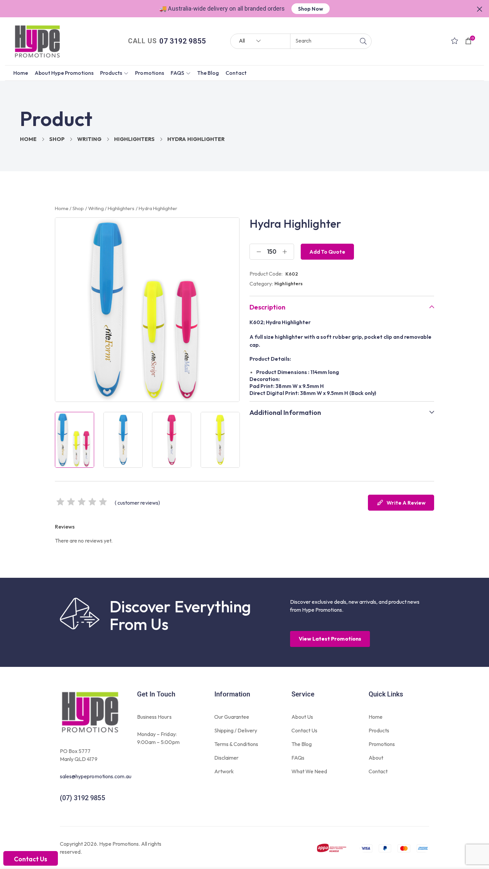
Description (267, 307)
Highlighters (134, 139)
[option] (74, 440)
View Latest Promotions (330, 638)
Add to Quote (327, 251)
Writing (89, 139)
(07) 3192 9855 (82, 798)
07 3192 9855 (182, 41)
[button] (479, 8)
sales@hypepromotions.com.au (95, 776)
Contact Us (30, 859)
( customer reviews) (137, 502)
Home (28, 139)
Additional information (285, 412)
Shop (57, 139)
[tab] (341, 307)
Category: (261, 283)
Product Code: (266, 273)
